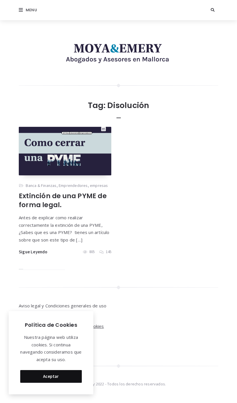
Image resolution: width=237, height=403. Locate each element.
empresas (99, 185)
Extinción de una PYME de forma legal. (63, 200)
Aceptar (51, 376)
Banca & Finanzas (41, 185)
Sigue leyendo (33, 252)
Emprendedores (73, 185)
